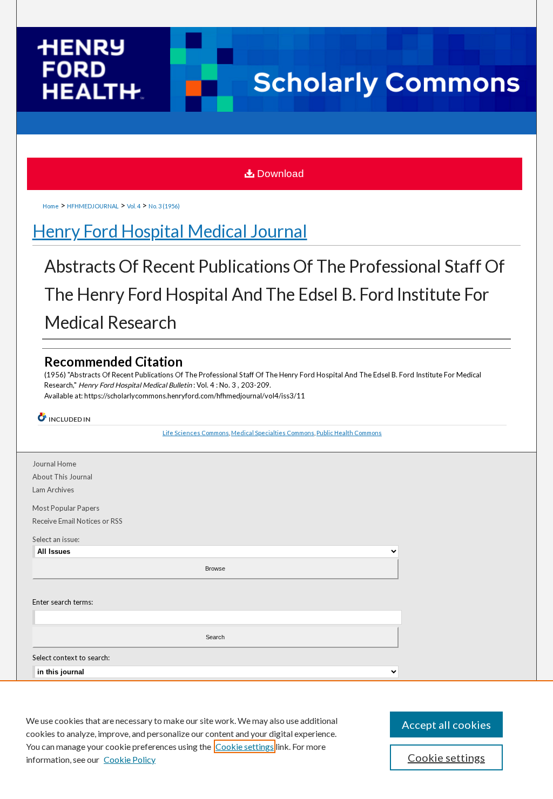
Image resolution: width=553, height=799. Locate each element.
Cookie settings (244, 746)
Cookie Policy (130, 759)
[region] (276, 739)
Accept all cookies (446, 724)
